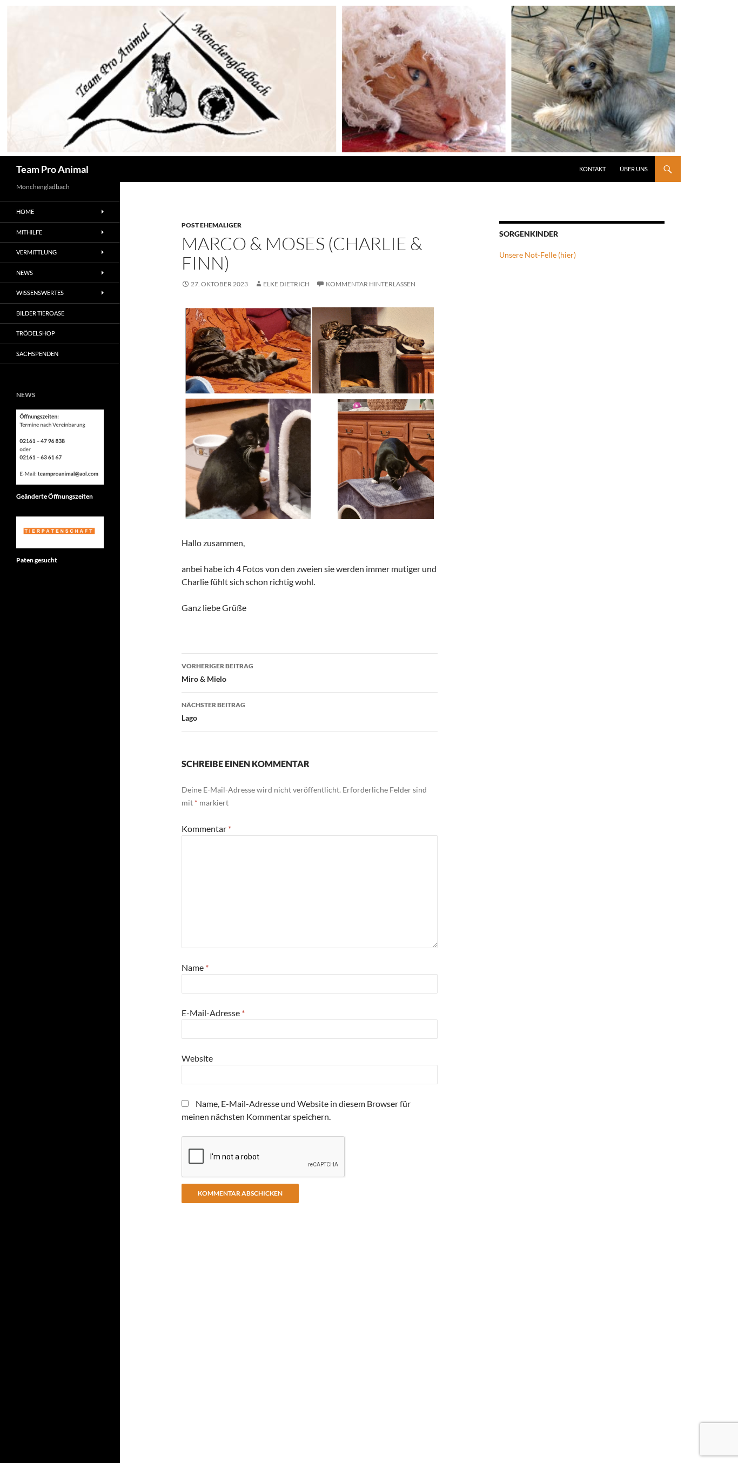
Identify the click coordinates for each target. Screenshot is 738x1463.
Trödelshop (35, 333)
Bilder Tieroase (40, 313)
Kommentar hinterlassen (370, 284)
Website (197, 1058)
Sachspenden (37, 353)
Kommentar (206, 828)
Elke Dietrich (286, 284)
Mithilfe (29, 232)
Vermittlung (36, 252)
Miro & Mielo (217, 672)
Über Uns (634, 168)
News (24, 272)
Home (25, 211)
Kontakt (592, 168)
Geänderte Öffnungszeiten (54, 496)
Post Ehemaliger (211, 225)
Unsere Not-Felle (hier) (537, 254)
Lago (213, 711)
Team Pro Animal (52, 169)
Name (195, 967)
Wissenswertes (40, 292)
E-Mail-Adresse (213, 1013)
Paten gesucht (36, 560)
